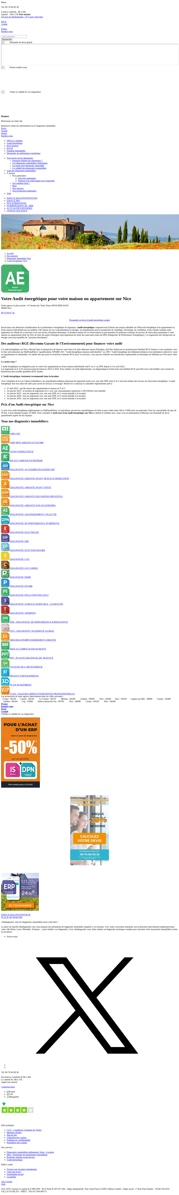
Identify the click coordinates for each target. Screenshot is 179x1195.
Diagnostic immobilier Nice (19, 258)
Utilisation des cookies (17, 1137)
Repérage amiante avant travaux (21, 1157)
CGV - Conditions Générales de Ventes (24, 1130)
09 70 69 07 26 (8, 313)
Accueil (10, 253)
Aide (3, 1184)
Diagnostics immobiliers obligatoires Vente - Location (30, 1152)
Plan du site (12, 1135)
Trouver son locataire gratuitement (22, 1169)
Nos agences (12, 256)
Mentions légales (14, 1132)
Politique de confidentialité (18, 1140)
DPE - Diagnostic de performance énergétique (27, 1155)
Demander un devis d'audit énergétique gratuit (89, 320)
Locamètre (11, 1177)
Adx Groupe (6, 1181)
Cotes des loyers (14, 1172)
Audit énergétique (15, 1160)
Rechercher (6, 39)
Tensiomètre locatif (15, 1174)
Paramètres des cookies (17, 1142)
